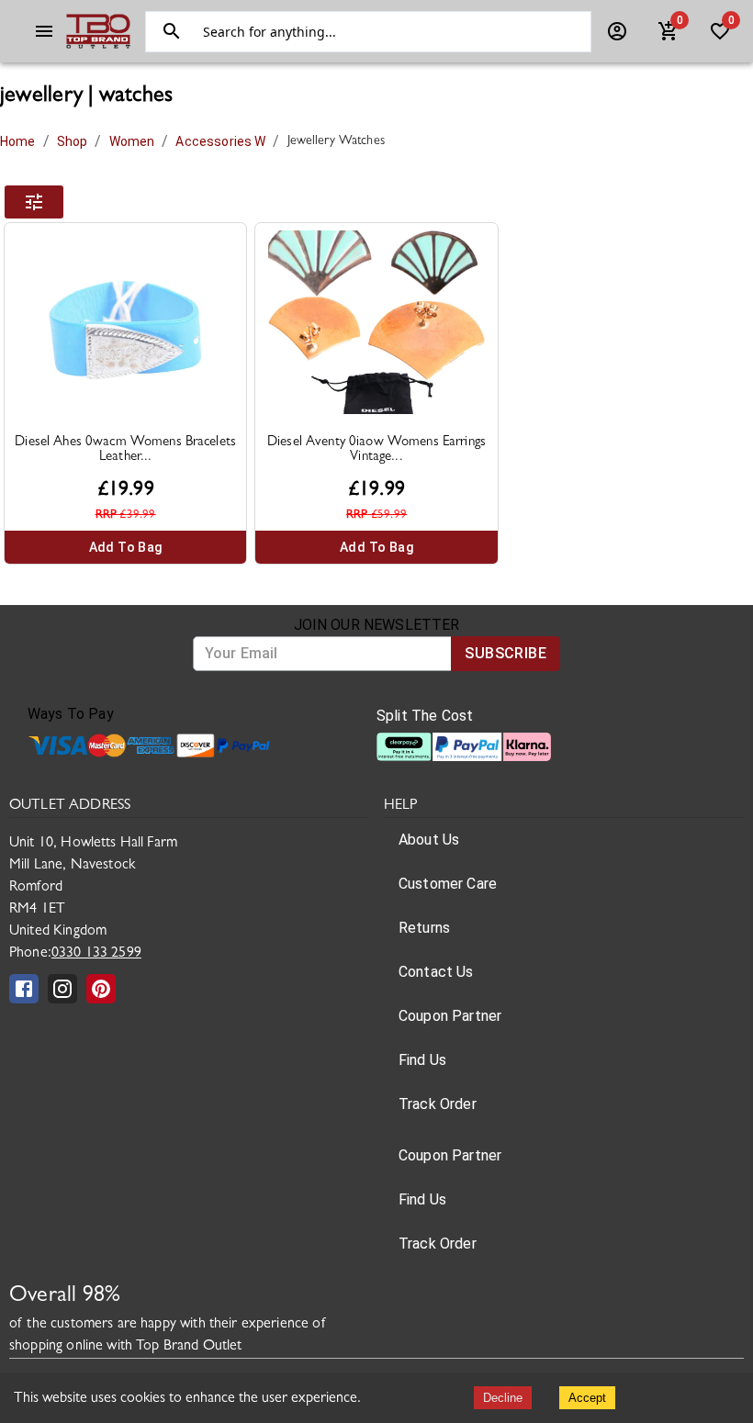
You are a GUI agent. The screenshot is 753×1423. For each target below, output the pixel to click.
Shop (72, 141)
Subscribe (505, 653)
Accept (587, 1398)
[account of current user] (44, 31)
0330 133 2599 (96, 954)
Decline (503, 1398)
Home (18, 141)
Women (132, 141)
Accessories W (220, 141)
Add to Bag (126, 547)
